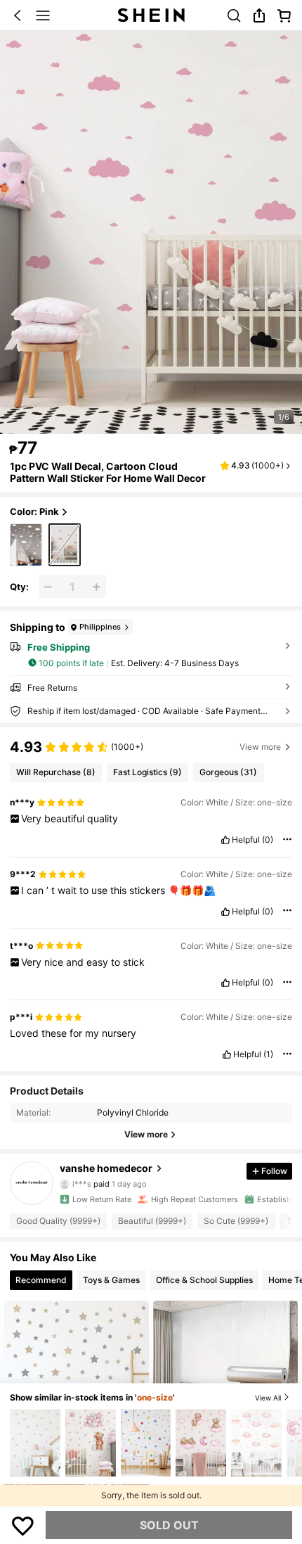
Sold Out (169, 1525)
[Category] (42, 15)
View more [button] (260, 746)
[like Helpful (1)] (227, 1054)
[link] (234, 15)
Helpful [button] (246, 840)
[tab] (41, 1280)
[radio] (26, 544)
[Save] (23, 1525)
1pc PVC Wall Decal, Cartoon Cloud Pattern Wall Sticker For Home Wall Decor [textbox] (108, 472)
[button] (17, 15)
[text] (151, 818)
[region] (151, 745)
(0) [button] (267, 840)
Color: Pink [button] (34, 511)
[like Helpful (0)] (225, 840)
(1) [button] (268, 1054)
